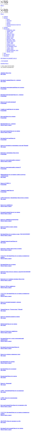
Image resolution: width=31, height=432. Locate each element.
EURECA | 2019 (11, 45)
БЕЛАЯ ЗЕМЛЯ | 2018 (12, 50)
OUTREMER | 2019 (12, 46)
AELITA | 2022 (10, 35)
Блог (5, 53)
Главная (6, 16)
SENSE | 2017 (10, 51)
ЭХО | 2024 (9, 32)
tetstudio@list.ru (4, 63)
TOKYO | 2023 (10, 34)
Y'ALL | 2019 (10, 47)
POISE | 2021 (10, 38)
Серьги (8, 22)
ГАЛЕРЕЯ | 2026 (11, 30)
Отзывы (6, 27)
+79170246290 (4, 61)
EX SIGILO (7, 54)
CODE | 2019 (10, 42)
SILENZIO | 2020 (11, 41)
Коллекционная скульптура (14, 24)
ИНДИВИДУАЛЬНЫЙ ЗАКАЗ (9, 58)
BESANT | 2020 (11, 39)
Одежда (9, 26)
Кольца (8, 23)
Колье (8, 19)
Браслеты (9, 20)
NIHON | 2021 (10, 36)
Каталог (6, 18)
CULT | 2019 (10, 43)
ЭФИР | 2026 (10, 31)
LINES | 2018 (10, 49)
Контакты (6, 55)
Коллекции (6, 28)
